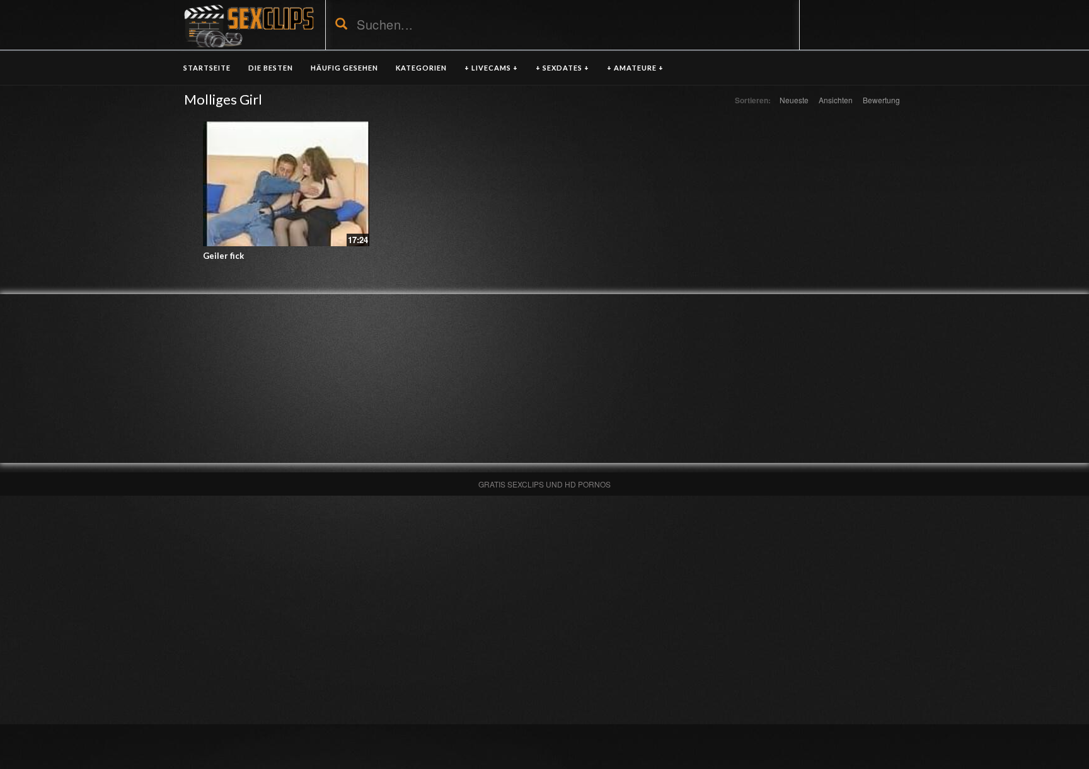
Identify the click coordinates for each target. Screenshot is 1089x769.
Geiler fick (223, 256)
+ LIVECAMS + (491, 68)
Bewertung (881, 99)
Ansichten (836, 99)
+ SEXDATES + (562, 68)
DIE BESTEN (270, 68)
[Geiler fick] (286, 184)
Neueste (794, 99)
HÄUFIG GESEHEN (344, 68)
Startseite (207, 68)
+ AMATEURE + (635, 68)
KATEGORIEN (421, 68)
